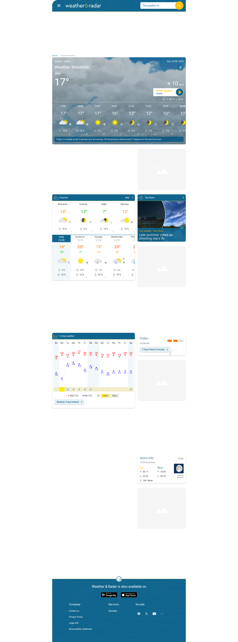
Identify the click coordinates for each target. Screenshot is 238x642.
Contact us (74, 611)
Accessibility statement (80, 629)
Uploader (112, 611)
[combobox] (159, 5)
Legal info (74, 623)
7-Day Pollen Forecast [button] (153, 349)
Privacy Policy (76, 617)
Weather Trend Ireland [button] (68, 402)
